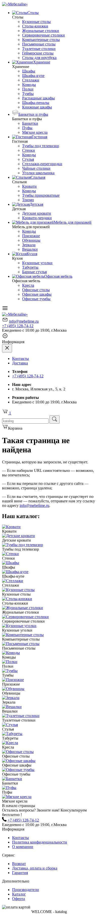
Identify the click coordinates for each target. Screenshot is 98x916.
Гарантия (20, 873)
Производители (25, 890)
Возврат (19, 864)
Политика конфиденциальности (39, 842)
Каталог (19, 894)
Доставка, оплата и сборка (34, 868)
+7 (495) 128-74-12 (17, 326)
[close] (7, 348)
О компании (22, 847)
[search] (55, 419)
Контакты (20, 358)
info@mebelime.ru (24, 321)
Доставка (20, 363)
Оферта (18, 899)
